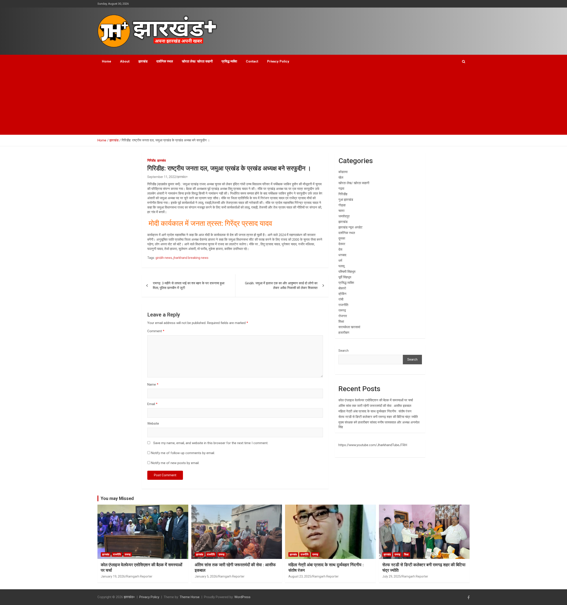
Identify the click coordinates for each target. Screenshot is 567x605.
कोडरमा (343, 172)
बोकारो (342, 288)
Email (152, 404)
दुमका (341, 238)
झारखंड (143, 61)
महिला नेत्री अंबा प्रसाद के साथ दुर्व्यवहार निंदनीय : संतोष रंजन (375, 411)
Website (153, 423)
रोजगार (342, 316)
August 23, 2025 (299, 576)
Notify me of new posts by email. (175, 463)
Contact (252, 61)
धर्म (340, 261)
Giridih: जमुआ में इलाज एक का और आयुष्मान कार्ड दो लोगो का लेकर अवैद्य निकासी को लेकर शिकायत (281, 285)
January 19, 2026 (113, 576)
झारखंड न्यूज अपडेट (350, 227)
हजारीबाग (343, 333)
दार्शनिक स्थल (164, 61)
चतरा (341, 211)
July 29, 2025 (391, 576)
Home (106, 61)
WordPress (242, 597)
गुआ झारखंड (345, 200)
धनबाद (342, 255)
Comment (155, 331)
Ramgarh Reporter (139, 576)
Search (343, 351)
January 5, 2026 (206, 576)
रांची (340, 299)
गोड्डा (342, 205)
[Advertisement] (277, 101)
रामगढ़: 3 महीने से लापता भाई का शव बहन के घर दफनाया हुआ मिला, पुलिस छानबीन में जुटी (188, 285)
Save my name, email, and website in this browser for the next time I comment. (210, 443)
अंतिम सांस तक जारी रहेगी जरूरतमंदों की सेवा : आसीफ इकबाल (374, 406)
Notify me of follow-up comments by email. (183, 453)
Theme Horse (190, 597)
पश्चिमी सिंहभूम (346, 272)
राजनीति (343, 305)
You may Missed (117, 498)
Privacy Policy (278, 61)
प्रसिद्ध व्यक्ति (229, 61)
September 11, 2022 (161, 177)
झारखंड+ (182, 177)
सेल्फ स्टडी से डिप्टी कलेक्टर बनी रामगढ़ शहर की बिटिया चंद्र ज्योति (378, 417)
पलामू (341, 266)
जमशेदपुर (344, 216)
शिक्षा (341, 322)
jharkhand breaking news (190, 258)
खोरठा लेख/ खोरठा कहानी (197, 61)
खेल (340, 178)
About (125, 61)
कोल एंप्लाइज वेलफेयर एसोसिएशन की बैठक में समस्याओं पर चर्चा (375, 400)
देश (340, 250)
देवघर (341, 244)
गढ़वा (341, 189)
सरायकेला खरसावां (349, 327)
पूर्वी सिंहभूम (344, 277)
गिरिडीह (151, 160)
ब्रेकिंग (342, 294)
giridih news (163, 258)
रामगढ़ (342, 310)
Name (152, 384)
